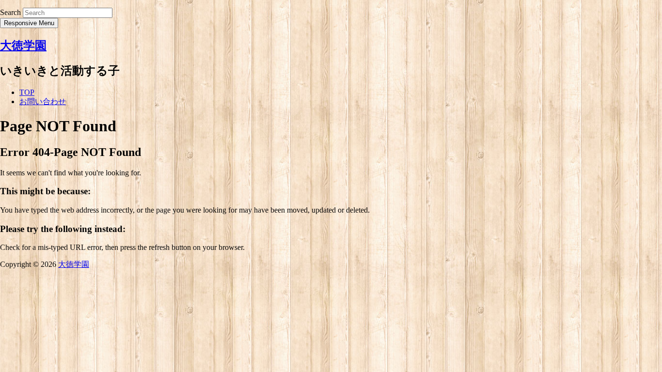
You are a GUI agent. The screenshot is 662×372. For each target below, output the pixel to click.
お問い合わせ (42, 101)
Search (10, 12)
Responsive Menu (29, 23)
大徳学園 (23, 45)
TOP (26, 92)
